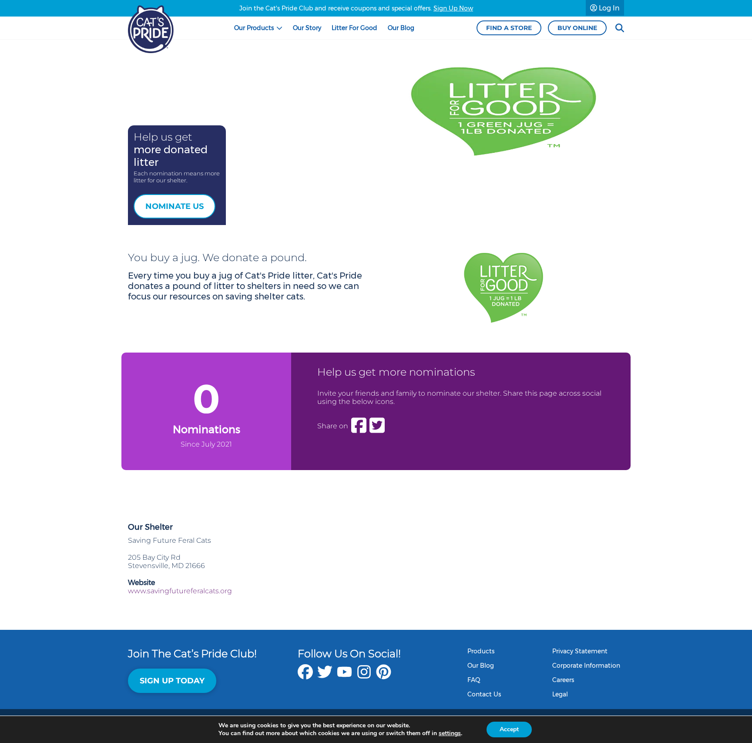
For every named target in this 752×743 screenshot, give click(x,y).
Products (480, 651)
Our (254, 28)
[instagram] (364, 676)
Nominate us (174, 206)
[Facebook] (358, 426)
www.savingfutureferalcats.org (180, 591)
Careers (563, 680)
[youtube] (344, 676)
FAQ (473, 680)
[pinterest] (383, 676)
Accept (509, 729)
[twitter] (324, 676)
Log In (608, 8)
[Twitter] (377, 426)
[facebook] (305, 676)
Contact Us (484, 694)
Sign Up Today (172, 681)
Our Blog (480, 665)
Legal (560, 694)
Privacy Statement (580, 651)
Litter (354, 28)
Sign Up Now (453, 8)
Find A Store (509, 28)
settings (450, 733)
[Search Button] (619, 28)
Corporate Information (586, 665)
